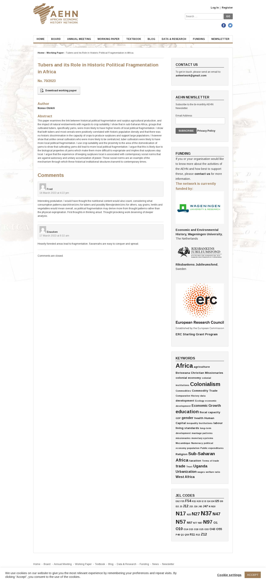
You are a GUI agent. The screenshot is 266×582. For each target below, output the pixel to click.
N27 (196, 513)
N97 (208, 522)
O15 (191, 529)
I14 (208, 501)
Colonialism (205, 384)
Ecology (199, 400)
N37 (206, 513)
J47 (205, 506)
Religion (181, 454)
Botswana (183, 372)
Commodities (183, 391)
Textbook (133, 39)
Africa (184, 365)
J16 (195, 506)
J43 (200, 506)
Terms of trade (210, 460)
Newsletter (220, 39)
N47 (216, 513)
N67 (189, 522)
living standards (187, 428)
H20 (199, 501)
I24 (212, 501)
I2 (202, 501)
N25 (189, 514)
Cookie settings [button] (229, 575)
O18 (196, 529)
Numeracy (197, 443)
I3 (205, 501)
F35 (182, 501)
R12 (198, 534)
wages (201, 472)
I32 (177, 506)
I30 (221, 501)
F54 (188, 501)
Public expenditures (212, 448)
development (185, 400)
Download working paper (61, 90)
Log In (215, 7)
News (155, 564)
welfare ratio (213, 472)
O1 (215, 522)
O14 (185, 529)
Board (56, 39)
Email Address (184, 115)
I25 (217, 501)
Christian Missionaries (207, 372)
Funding (199, 39)
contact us (202, 173)
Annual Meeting (79, 39)
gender (187, 418)
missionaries (183, 438)
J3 (181, 506)
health (198, 418)
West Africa (185, 477)
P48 (178, 534)
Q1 (182, 534)
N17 (181, 513)
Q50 (187, 534)
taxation (195, 460)
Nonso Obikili (46, 108)
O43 (212, 529)
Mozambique (183, 443)
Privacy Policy (206, 130)
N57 (181, 522)
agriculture (202, 366)
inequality (192, 423)
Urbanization (186, 471)
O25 (201, 529)
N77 (195, 523)
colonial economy (188, 377)
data (203, 396)
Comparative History (187, 396)
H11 (194, 501)
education (187, 411)
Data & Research (174, 39)
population (193, 448)
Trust (189, 466)
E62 (178, 501)
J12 (185, 506)
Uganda (200, 466)
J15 (191, 506)
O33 (206, 529)
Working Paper (108, 39)
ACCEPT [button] (252, 574)
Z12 (204, 534)
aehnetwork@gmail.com (191, 75)
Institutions (206, 423)
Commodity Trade (204, 390)
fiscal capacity (210, 412)
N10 (213, 506)
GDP (178, 418)
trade (180, 466)
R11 (192, 534)
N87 (200, 523)
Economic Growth (206, 405)
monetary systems (202, 438)
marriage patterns (202, 433)
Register (227, 7)
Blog (151, 39)
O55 (219, 529)
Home (40, 39)
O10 (179, 529)
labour (218, 423)
